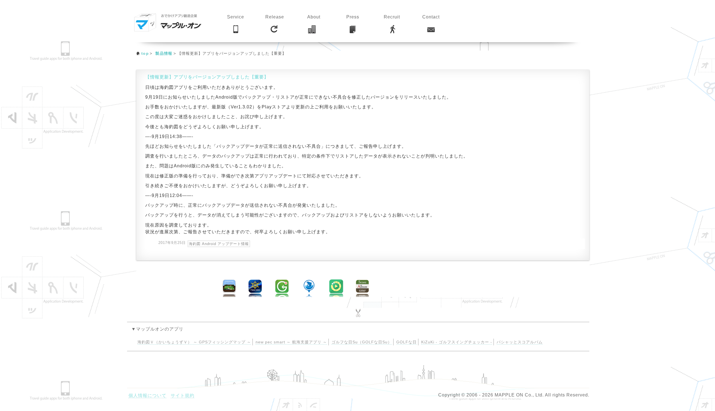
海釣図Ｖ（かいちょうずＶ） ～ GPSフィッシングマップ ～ (194, 342)
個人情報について (147, 395)
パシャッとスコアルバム (520, 342)
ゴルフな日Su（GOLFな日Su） (362, 342)
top (145, 53)
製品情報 (164, 53)
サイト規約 (182, 395)
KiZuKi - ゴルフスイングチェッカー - (456, 342)
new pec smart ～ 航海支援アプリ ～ (291, 342)
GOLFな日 (406, 342)
